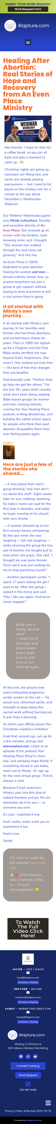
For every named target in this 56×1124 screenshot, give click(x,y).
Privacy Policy (14, 1111)
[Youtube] (35, 1056)
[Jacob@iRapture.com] (28, 972)
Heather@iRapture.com (28, 997)
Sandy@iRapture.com (28, 1017)
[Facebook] (21, 1056)
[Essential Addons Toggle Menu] (48, 1103)
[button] (28, 42)
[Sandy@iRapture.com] (28, 1012)
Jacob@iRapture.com (28, 977)
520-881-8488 (28, 1090)
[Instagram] (28, 1056)
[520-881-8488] (28, 1084)
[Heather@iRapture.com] (28, 992)
